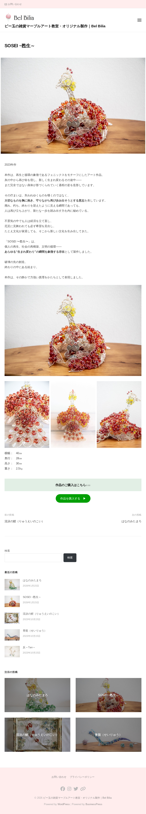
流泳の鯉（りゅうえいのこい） (24, 521)
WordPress (64, 804)
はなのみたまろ (131, 521)
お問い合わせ (15, 4)
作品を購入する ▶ (73, 498)
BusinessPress (94, 804)
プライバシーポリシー (82, 776)
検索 (7, 550)
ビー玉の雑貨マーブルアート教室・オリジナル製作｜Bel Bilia (55, 26)
